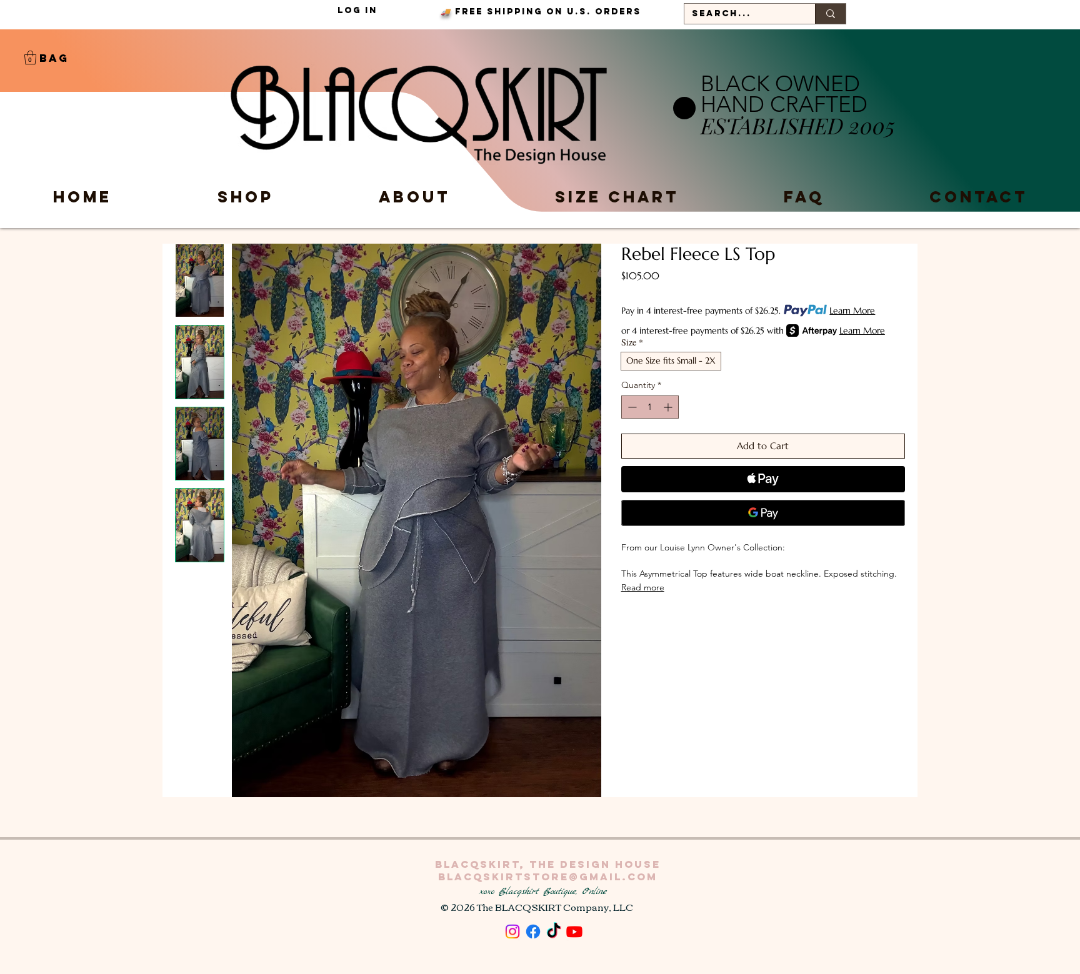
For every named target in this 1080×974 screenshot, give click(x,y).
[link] (30, 58)
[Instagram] (512, 931)
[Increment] (669, 407)
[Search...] (830, 14)
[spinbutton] (650, 407)
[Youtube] (574, 931)
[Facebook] (533, 931)
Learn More (852, 310)
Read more (642, 587)
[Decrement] (631, 407)
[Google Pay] (763, 513)
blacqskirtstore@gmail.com (548, 876)
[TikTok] (553, 931)
